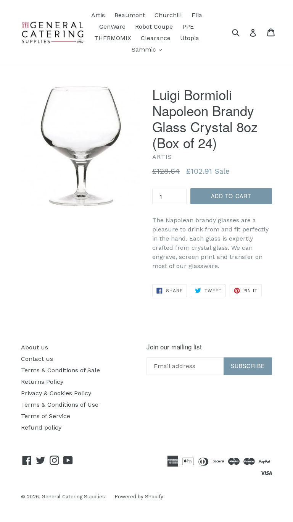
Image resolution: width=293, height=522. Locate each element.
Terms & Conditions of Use (59, 404)
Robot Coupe (154, 26)
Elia (197, 15)
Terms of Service (45, 416)
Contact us (37, 358)
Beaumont (129, 15)
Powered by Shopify (138, 496)
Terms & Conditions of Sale (60, 370)
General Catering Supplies (73, 496)
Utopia (189, 38)
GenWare (112, 26)
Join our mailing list (174, 347)
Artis (98, 15)
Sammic (149, 49)
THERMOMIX (112, 38)
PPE (188, 26)
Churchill (168, 15)
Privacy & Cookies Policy (56, 393)
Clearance (156, 38)
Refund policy (41, 427)
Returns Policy (42, 381)
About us (34, 347)
